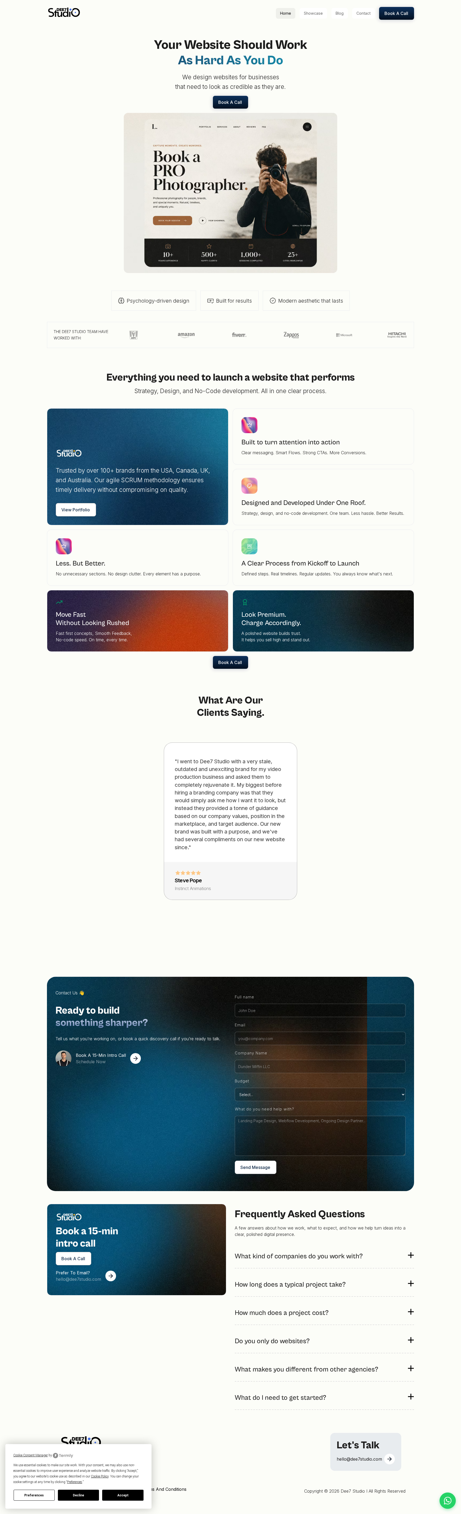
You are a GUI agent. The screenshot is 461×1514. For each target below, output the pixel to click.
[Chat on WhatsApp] (447, 1500)
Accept (123, 1495)
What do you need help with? (264, 1109)
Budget (242, 1081)
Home (285, 13)
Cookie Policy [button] (100, 1476)
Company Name (251, 1053)
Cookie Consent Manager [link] (30, 1455)
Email (240, 1025)
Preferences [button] (74, 1482)
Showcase (313, 13)
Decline (78, 1495)
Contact (363, 13)
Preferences (34, 1495)
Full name (244, 997)
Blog (340, 13)
